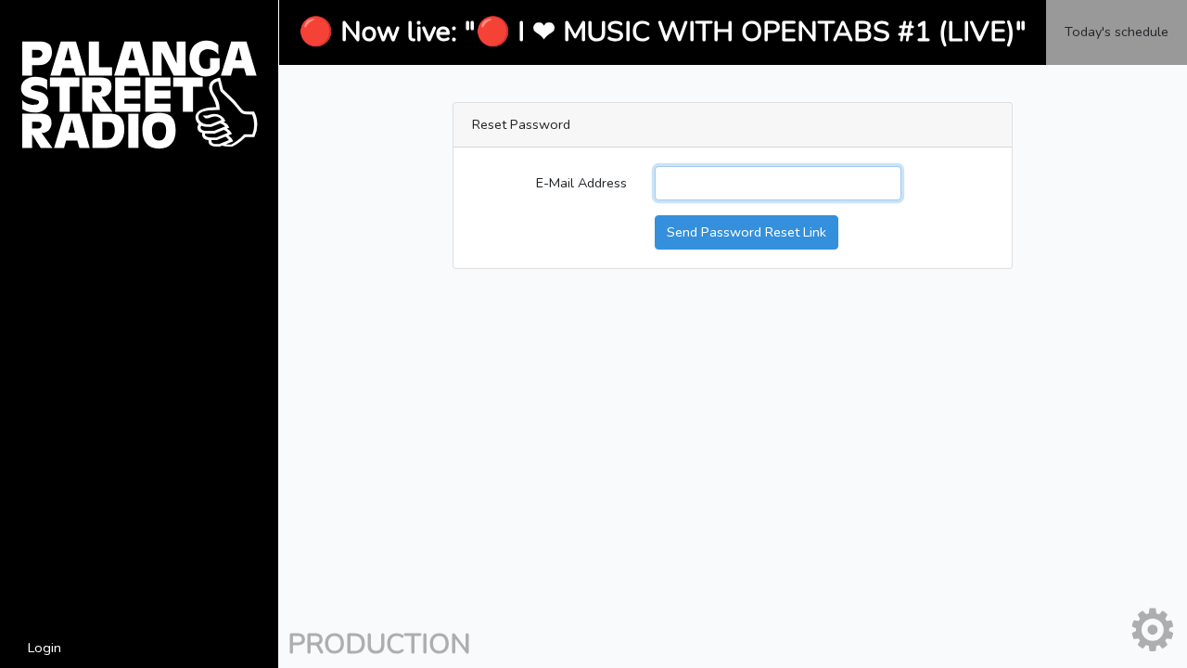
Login (44, 647)
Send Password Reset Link (746, 232)
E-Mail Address (581, 182)
